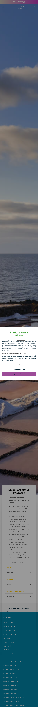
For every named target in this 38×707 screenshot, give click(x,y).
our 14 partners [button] (21, 340)
